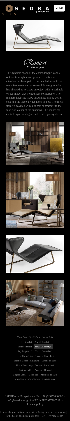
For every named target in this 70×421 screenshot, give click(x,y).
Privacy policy (35, 404)
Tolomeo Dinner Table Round (26, 360)
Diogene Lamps (19, 375)
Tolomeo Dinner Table (45, 356)
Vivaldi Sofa (34, 337)
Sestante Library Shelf (44, 365)
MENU (59, 8)
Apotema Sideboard (43, 370)
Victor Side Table (49, 360)
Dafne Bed (33, 375)
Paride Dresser (48, 379)
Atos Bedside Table (49, 375)
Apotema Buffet (25, 370)
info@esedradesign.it (19, 400)
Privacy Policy (55, 416)
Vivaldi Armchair (42, 342)
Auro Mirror (20, 379)
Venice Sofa (48, 337)
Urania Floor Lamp (24, 365)
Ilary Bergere (23, 351)
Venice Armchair (25, 346)
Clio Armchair (26, 342)
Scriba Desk (47, 351)
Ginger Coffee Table (24, 356)
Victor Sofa (22, 337)
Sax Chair (35, 351)
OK (43, 416)
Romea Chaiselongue (43, 346)
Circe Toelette (34, 379)
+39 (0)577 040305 (52, 396)
